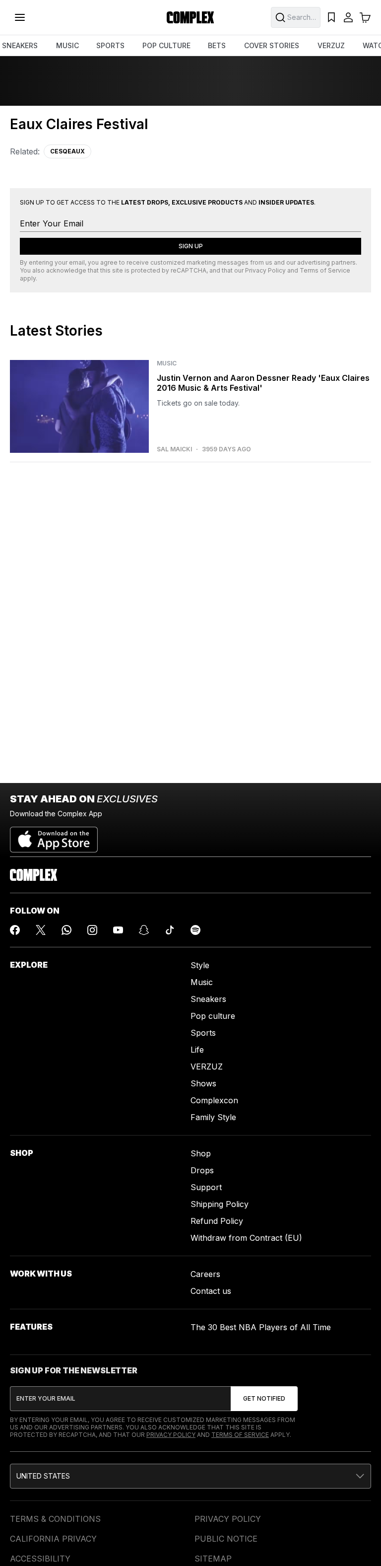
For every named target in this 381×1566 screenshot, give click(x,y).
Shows (203, 1083)
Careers (205, 1274)
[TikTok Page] (170, 930)
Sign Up (191, 246)
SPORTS (110, 45)
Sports (203, 1033)
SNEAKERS (20, 45)
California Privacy (53, 1539)
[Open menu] (20, 17)
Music (201, 982)
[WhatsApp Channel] (66, 930)
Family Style (213, 1117)
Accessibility (40, 1559)
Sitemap (213, 1559)
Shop (200, 1153)
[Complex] (190, 17)
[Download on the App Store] (54, 836)
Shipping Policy (219, 1204)
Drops (202, 1170)
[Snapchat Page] (144, 930)
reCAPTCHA (188, 270)
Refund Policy (216, 1221)
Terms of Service (325, 270)
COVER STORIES (271, 45)
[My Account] (348, 17)
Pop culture (212, 1016)
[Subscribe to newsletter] (264, 1398)
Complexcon (214, 1100)
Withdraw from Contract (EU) (246, 1238)
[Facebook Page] (15, 930)
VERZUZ (331, 45)
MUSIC (67, 45)
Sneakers (208, 999)
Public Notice (225, 1539)
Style (199, 965)
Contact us (210, 1291)
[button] (190, 1476)
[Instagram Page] (92, 930)
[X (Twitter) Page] (41, 930)
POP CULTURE (166, 45)
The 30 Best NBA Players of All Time (260, 1327)
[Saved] (331, 17)
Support (206, 1187)
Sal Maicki (174, 449)
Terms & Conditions (55, 1519)
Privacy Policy (265, 270)
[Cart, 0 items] (365, 17)
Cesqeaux (67, 151)
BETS (217, 45)
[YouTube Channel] (118, 930)
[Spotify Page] (195, 930)
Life (197, 1050)
